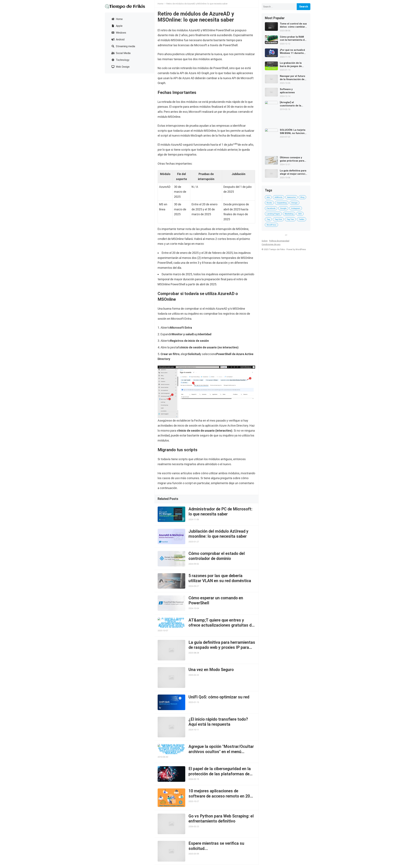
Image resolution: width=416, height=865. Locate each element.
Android (119, 39)
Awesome (291, 197)
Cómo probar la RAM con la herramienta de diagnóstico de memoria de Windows (293, 38)
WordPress (271, 225)
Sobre (264, 241)
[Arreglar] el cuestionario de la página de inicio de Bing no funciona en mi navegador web (293, 104)
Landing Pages (273, 214)
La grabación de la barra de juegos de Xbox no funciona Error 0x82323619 (293, 64)
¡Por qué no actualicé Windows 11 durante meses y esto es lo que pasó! (293, 51)
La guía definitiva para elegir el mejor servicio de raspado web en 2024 (293, 172)
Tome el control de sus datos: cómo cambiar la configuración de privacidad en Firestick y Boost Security (293, 25)
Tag (268, 219)
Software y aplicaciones (287, 91)
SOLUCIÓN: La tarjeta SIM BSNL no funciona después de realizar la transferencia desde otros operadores (293, 131)
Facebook (271, 208)
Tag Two (290, 219)
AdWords (278, 197)
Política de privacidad (279, 241)
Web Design (122, 66)
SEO (300, 214)
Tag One (278, 219)
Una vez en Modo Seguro (211, 669)
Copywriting (282, 203)
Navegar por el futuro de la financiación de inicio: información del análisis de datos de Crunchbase (293, 78)
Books (269, 203)
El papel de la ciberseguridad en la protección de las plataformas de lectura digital (219, 773)
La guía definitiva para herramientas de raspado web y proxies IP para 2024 (221, 647)
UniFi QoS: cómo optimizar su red (218, 697)
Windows (120, 32)
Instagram (295, 208)
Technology (122, 59)
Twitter (301, 219)
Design (294, 203)
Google (283, 208)
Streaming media (125, 46)
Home (119, 19)
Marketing (289, 214)
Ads (268, 197)
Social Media (122, 53)
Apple (119, 25)
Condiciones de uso (271, 244)
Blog (302, 197)
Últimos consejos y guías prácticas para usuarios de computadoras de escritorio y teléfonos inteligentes (292, 159)
